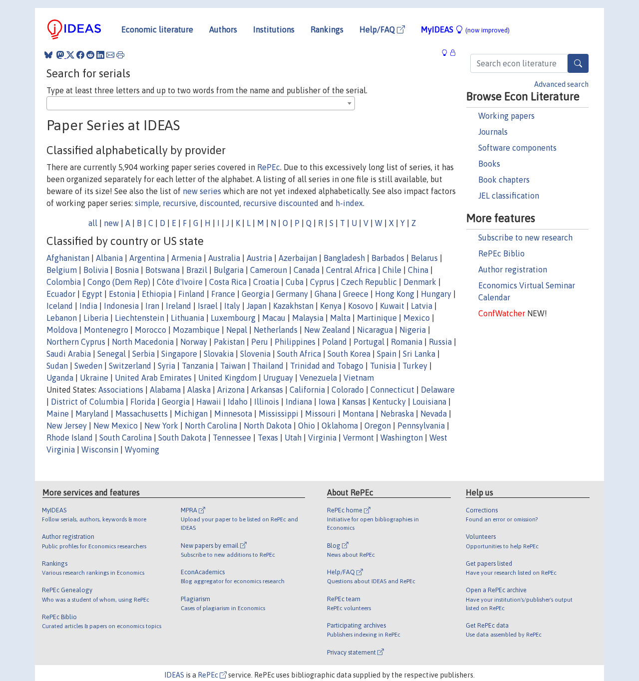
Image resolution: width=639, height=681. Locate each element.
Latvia (421, 305)
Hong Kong (394, 293)
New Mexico (115, 425)
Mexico (416, 317)
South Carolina (125, 437)
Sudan (57, 365)
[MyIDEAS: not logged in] (447, 53)
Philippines (295, 341)
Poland (334, 341)
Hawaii (208, 401)
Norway (193, 341)
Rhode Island (69, 437)
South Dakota (182, 437)
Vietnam (358, 377)
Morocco (150, 329)
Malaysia (307, 317)
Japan (257, 305)
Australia (224, 257)
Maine (57, 413)
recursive (179, 203)
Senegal (111, 353)
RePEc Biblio (501, 253)
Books (489, 163)
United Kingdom (227, 377)
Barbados (387, 257)
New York (161, 425)
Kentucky (389, 401)
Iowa (327, 401)
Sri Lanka (419, 353)
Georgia (256, 293)
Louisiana (429, 401)
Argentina (147, 257)
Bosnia (127, 269)
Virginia (322, 437)
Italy (232, 305)
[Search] (578, 63)
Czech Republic (369, 281)
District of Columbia (87, 401)
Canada (307, 269)
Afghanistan (67, 257)
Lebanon (61, 317)
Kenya (330, 305)
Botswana (162, 269)
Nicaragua (375, 329)
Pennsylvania (421, 425)
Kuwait (392, 305)
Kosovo (360, 305)
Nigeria (412, 329)
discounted (220, 203)
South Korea (348, 353)
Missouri (320, 413)
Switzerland (130, 365)
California (307, 389)
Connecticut (392, 389)
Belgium (61, 269)
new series (202, 191)
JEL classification (508, 195)
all (92, 223)
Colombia (63, 281)
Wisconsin (99, 449)
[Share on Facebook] (80, 54)
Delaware (438, 389)
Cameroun (268, 269)
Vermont (358, 437)
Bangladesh (344, 257)
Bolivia (95, 269)
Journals (493, 131)
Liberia (95, 317)
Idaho (238, 401)
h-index (349, 203)
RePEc (268, 167)
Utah (293, 437)
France (223, 293)
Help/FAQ (378, 29)
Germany (292, 293)
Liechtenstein (139, 317)
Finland (191, 293)
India (88, 305)
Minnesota (233, 413)
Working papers (506, 115)
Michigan (191, 413)
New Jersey (66, 425)
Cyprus (322, 281)
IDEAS (174, 675)
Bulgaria (229, 269)
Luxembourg (233, 317)
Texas (268, 437)
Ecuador (60, 293)
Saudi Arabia (68, 353)
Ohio (306, 425)
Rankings (327, 29)
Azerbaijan (298, 257)
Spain (386, 353)
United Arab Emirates (153, 377)
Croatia (266, 281)
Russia (440, 341)
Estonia (122, 293)
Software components (517, 147)
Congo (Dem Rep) (118, 281)
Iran (152, 305)
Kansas (354, 401)
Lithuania (187, 317)
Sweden (88, 365)
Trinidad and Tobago (326, 365)
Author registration (512, 269)
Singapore (179, 353)
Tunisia (383, 365)
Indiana (299, 401)
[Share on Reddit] (90, 54)
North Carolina (211, 425)
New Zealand (327, 329)
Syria (166, 365)
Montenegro (106, 329)
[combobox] (200, 103)
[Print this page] (120, 54)
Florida (142, 401)
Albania (109, 257)
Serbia (143, 353)
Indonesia (121, 305)
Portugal (368, 341)
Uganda (59, 377)
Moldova (61, 329)
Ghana (325, 293)
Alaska (199, 389)
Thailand (268, 365)
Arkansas (267, 389)
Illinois (266, 401)
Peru (259, 341)
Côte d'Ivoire (180, 281)
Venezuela (318, 377)
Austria (259, 257)
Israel (208, 305)
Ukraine (94, 377)
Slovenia (255, 353)
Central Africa (351, 269)
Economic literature (157, 29)
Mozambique (196, 329)
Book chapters (504, 179)
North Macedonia (143, 341)
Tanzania (198, 365)
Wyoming (142, 449)
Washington (401, 437)
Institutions (274, 29)
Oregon (377, 425)
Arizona (231, 389)
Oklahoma (339, 425)
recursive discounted (281, 203)
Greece (355, 293)
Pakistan (229, 341)
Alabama (165, 389)
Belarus (424, 257)
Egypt (92, 293)
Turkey (414, 365)
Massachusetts (141, 413)
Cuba (295, 281)
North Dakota (268, 425)
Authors (223, 29)
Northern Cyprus (75, 341)
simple (147, 203)
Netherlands (276, 329)
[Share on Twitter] (70, 54)
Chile (391, 269)
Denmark (419, 281)
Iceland (59, 305)
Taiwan (233, 365)
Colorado (347, 389)
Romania (406, 341)
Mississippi (279, 413)
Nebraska (397, 413)
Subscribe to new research (525, 237)
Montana (358, 413)
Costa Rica (228, 281)
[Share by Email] (110, 54)
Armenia (186, 257)
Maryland (92, 413)
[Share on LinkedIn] (100, 54)
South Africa (299, 353)
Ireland (178, 305)
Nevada (433, 413)
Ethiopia (157, 293)
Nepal (236, 329)
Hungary (436, 293)
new (111, 223)
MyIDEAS (465, 29)
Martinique (377, 317)
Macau (274, 317)
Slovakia (219, 353)
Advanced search (561, 84)
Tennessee (232, 437)
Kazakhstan (293, 305)
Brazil (196, 269)
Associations (120, 389)
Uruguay (278, 377)
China (418, 269)
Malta (340, 317)
